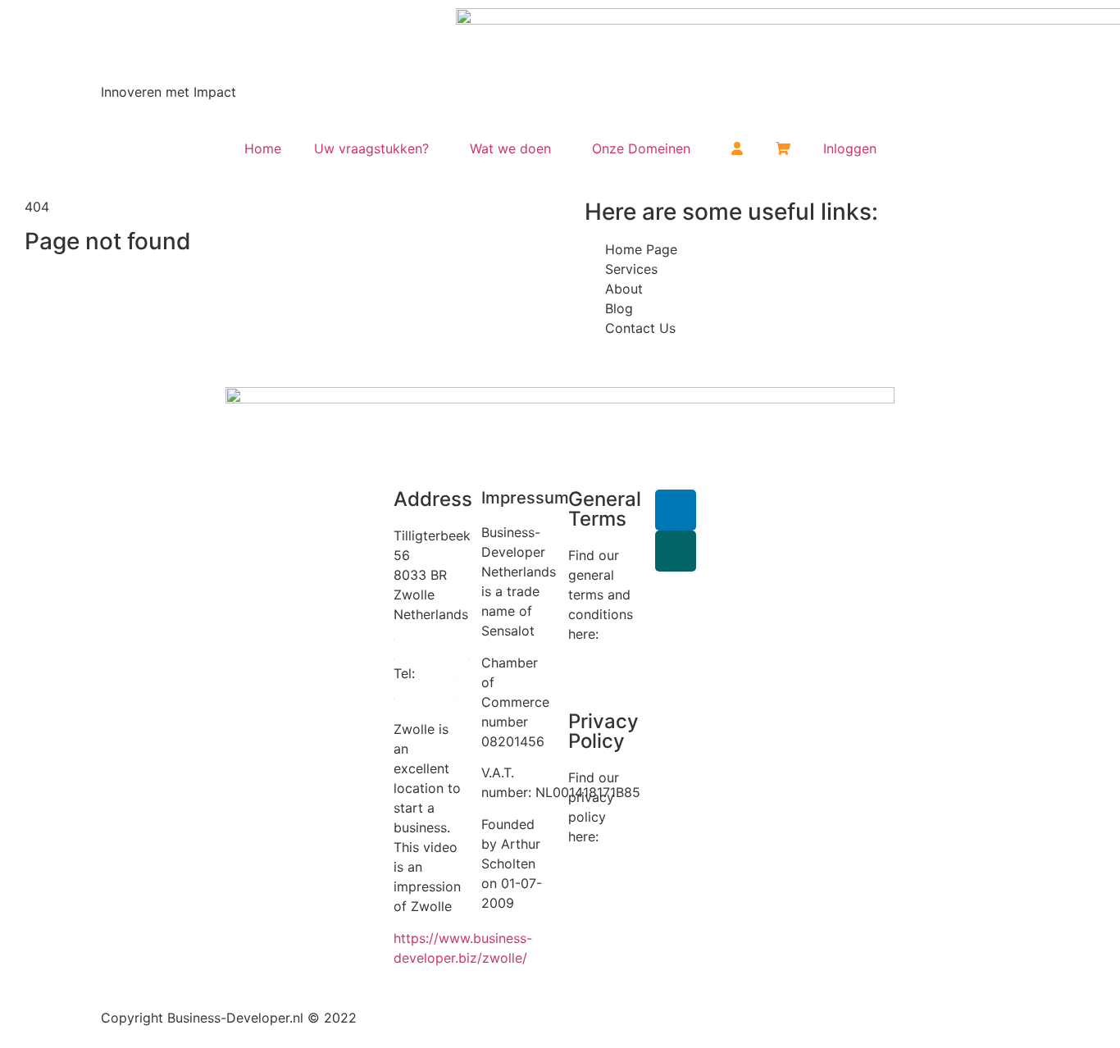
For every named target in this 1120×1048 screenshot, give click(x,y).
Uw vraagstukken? (371, 148)
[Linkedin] (675, 510)
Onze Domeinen (641, 148)
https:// (416, 938)
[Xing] (675, 551)
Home (262, 148)
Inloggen (849, 148)
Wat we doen (510, 148)
